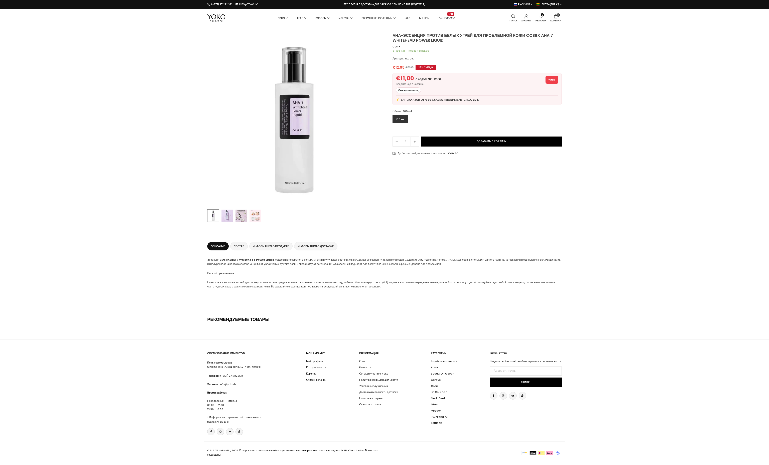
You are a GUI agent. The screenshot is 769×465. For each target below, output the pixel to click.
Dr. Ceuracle (439, 392)
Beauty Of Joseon (442, 374)
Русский (524, 4)
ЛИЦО (281, 18)
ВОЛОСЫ (320, 18)
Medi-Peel (438, 398)
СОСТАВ (239, 246)
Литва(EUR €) (550, 4)
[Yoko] (216, 18)
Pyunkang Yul (439, 417)
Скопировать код (408, 90)
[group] (294, 120)
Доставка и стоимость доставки (378, 392)
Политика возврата (370, 398)
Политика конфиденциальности (378, 380)
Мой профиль (314, 361)
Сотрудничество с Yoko (374, 374)
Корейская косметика (444, 361)
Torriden (436, 423)
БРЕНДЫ (424, 18)
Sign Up (525, 382)
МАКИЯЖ (343, 18)
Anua (434, 367)
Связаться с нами (370, 404)
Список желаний (316, 380)
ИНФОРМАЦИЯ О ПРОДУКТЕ (271, 246)
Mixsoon (436, 411)
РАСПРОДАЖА (446, 16)
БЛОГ (408, 18)
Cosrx (396, 46)
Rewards (365, 367)
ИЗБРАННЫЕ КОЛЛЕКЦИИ (377, 18)
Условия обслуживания (373, 386)
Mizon (435, 404)
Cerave (436, 380)
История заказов (316, 367)
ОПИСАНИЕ (218, 246)
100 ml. (400, 119)
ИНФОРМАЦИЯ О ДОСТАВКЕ (316, 246)
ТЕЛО (300, 18)
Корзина (311, 374)
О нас (362, 361)
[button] (371, 120)
